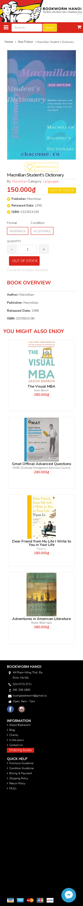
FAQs (13, 788)
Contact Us (16, 745)
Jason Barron (41, 390)
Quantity (14, 241)
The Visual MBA (41, 386)
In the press (16, 740)
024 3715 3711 (22, 684)
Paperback (18, 231)
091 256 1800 (21, 690)
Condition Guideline (21, 768)
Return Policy (17, 783)
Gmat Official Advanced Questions (41, 464)
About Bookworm (20, 725)
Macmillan (20, 181)
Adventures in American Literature (41, 619)
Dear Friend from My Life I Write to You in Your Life (41, 543)
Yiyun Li (41, 549)
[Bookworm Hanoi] (41, 11)
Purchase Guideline (21, 763)
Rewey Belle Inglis (41, 623)
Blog (12, 730)
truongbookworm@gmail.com (30, 695)
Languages (51, 181)
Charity (13, 735)
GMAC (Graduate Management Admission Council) (41, 468)
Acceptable (42, 231)
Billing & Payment (20, 773)
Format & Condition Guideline (27, 270)
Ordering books (20, 750)
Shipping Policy (18, 778)
